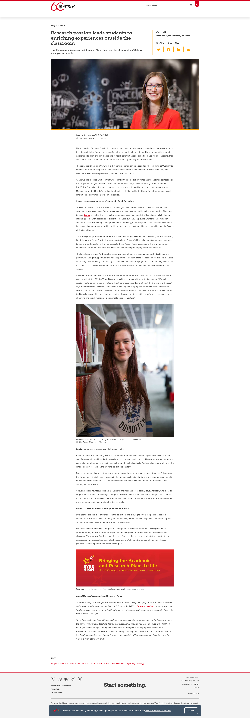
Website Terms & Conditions (158, 710)
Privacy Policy (55, 689)
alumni (73, 663)
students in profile (86, 663)
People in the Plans (59, 663)
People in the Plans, (146, 606)
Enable (87, 214)
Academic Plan (103, 663)
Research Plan (118, 663)
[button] (160, 49)
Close (191, 710)
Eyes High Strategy (135, 663)
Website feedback (57, 692)
